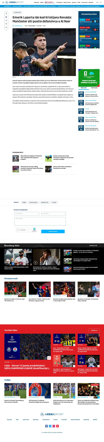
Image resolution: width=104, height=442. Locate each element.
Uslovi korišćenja (75, 419)
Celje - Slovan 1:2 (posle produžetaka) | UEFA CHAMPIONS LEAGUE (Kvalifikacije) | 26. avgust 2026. (26, 367)
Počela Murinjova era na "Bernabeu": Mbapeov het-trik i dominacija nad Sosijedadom (70, 6)
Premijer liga (17, 12)
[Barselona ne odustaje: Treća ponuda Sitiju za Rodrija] (89, 289)
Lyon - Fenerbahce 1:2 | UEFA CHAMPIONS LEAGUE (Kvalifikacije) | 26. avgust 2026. (63, 349)
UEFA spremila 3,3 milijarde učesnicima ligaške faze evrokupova (31, 6)
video (17, 419)
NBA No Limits (67, 2)
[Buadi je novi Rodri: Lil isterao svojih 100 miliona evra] (15, 289)
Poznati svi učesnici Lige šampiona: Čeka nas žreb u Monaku (91, 95)
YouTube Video (10, 330)
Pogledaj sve (93, 245)
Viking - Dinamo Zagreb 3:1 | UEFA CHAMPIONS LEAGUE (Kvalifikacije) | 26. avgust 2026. (88, 349)
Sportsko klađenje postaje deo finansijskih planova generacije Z (85, 268)
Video (78, 2)
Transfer (54, 202)
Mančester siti (44, 202)
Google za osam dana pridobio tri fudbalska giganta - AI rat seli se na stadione (86, 251)
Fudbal (42, 2)
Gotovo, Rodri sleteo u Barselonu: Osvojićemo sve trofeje (62, 167)
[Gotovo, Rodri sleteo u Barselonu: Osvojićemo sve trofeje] (48, 169)
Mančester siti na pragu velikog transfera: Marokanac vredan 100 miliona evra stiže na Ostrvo (32, 168)
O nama (55, 419)
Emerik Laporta (33, 202)
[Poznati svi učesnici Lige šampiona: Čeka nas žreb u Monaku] (15, 390)
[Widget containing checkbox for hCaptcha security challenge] (26, 230)
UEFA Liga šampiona (90, 92)
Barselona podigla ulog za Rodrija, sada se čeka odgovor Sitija (64, 300)
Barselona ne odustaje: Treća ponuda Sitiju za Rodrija (88, 300)
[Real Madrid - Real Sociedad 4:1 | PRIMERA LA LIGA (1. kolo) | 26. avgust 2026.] (64, 361)
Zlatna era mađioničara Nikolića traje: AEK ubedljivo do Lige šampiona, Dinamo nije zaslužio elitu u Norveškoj (92, 120)
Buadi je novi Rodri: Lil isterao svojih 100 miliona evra (14, 300)
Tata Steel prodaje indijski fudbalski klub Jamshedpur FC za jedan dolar (85, 260)
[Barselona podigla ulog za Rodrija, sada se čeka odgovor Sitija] (64, 289)
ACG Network (45, 419)
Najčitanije (94, 88)
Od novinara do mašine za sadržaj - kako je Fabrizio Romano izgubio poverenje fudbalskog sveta (46, 268)
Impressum (35, 419)
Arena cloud (84, 2)
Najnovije (36, 2)
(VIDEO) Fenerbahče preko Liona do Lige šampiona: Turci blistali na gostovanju (92, 129)
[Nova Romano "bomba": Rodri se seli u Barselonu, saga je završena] (40, 289)
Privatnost (64, 419)
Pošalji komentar (53, 231)
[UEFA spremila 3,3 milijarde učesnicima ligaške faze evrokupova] (40, 390)
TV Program (59, 2)
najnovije (9, 419)
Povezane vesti (18, 152)
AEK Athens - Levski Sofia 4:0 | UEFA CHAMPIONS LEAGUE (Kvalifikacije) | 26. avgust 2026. (88, 370)
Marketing (86, 419)
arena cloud (26, 419)
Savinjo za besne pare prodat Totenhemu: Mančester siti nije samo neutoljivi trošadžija (63, 157)
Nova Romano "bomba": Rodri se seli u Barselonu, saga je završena (39, 300)
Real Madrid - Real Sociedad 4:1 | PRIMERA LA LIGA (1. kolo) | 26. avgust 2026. (63, 370)
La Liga (87, 109)
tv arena (45, 432)
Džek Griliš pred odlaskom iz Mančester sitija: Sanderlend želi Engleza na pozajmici (31, 157)
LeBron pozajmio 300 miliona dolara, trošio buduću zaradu (16, 268)
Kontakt (95, 419)
